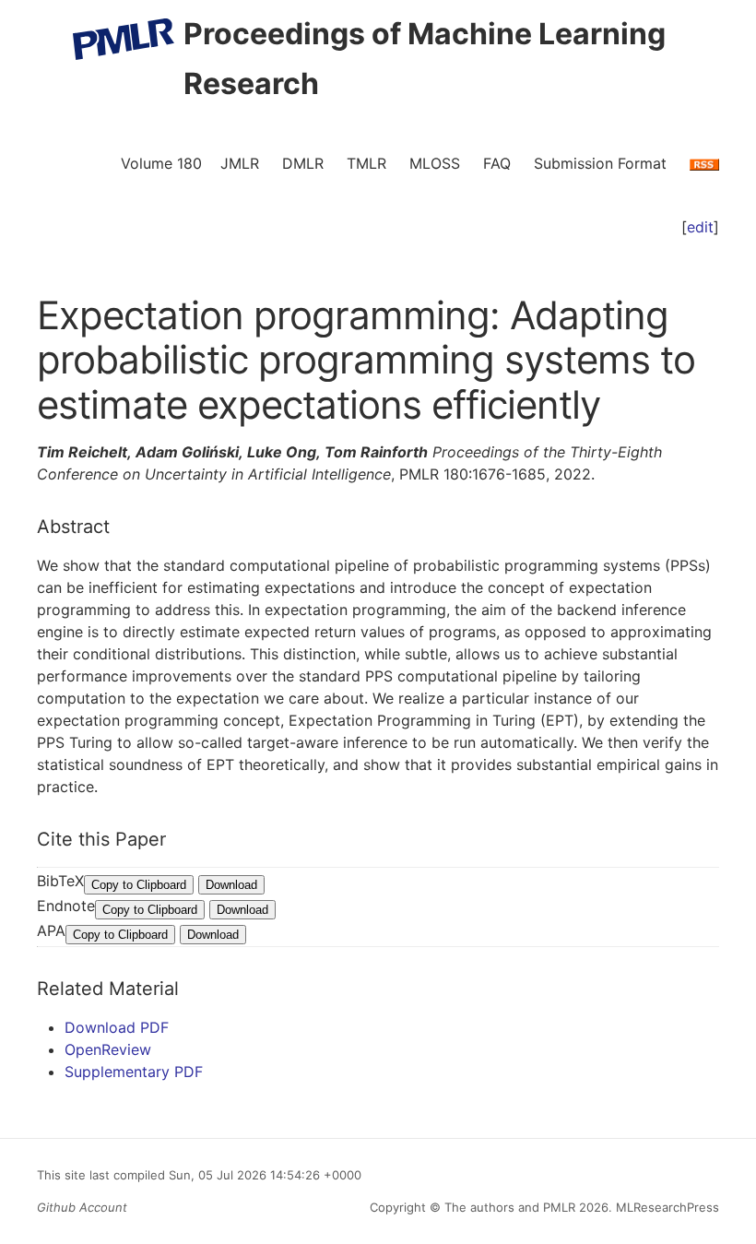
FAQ (497, 163)
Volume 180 (161, 163)
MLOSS (434, 163)
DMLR (303, 163)
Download (231, 885)
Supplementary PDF (134, 1071)
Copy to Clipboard (138, 885)
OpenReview (108, 1049)
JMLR (239, 163)
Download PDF (117, 1027)
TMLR (366, 163)
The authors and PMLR (509, 1207)
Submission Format (600, 163)
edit (700, 227)
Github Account (82, 1207)
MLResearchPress (665, 1207)
